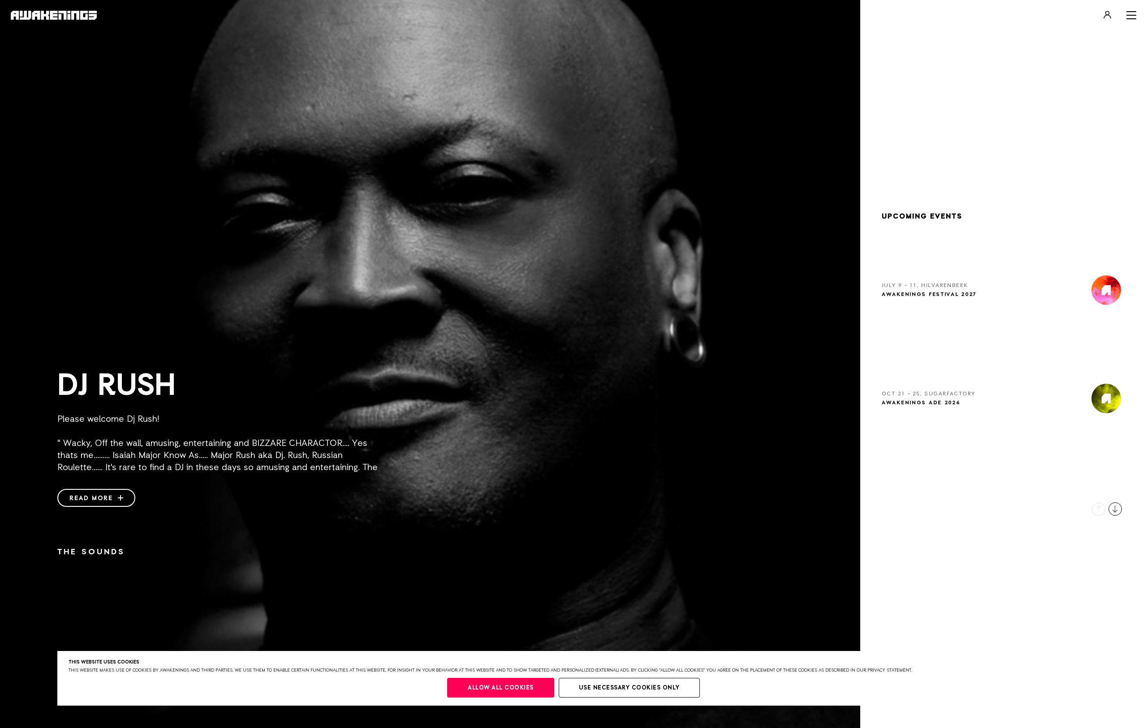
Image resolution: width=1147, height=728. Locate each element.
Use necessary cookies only (629, 688)
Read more (92, 498)
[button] (1098, 509)
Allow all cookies (501, 688)
